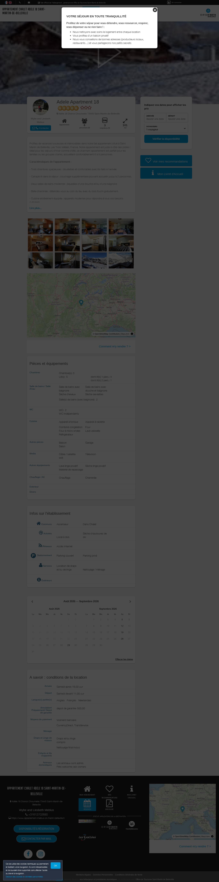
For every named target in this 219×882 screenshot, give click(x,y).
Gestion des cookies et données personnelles (24, 876)
